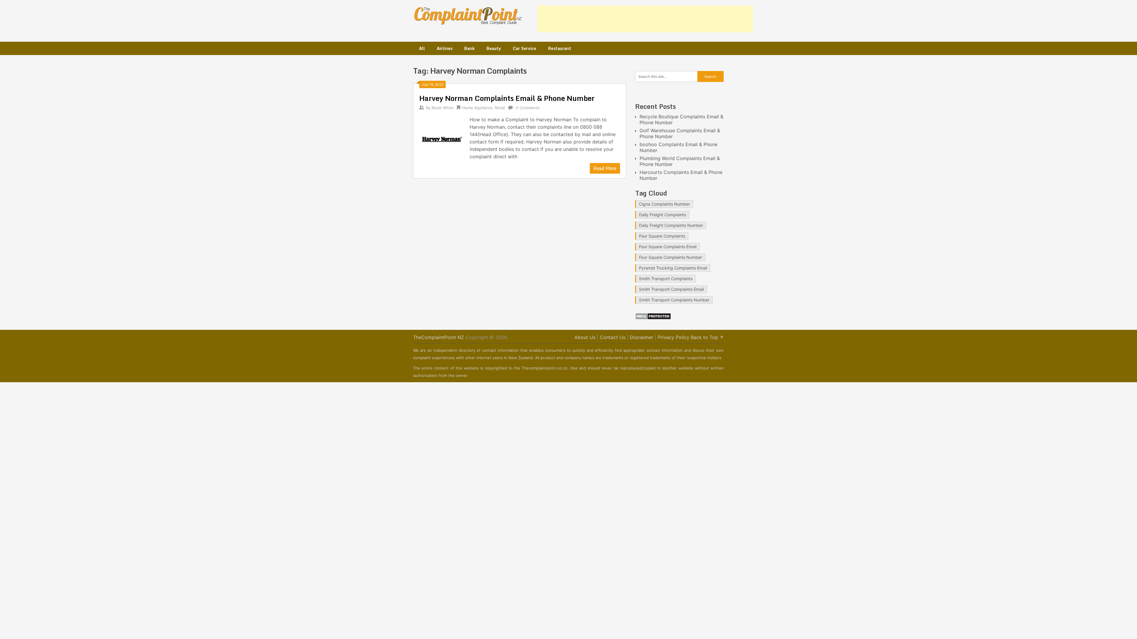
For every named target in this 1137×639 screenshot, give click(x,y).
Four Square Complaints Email (667, 246)
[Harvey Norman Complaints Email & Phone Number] (441, 139)
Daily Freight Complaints (662, 214)
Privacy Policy (673, 337)
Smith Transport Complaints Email (671, 289)
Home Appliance (477, 107)
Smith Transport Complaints (666, 278)
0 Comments (527, 107)
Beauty (493, 48)
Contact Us (612, 337)
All (422, 48)
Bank (469, 48)
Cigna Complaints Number (664, 203)
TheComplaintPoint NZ (438, 337)
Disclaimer (641, 337)
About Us (584, 337)
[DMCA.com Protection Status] (653, 318)
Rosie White (443, 107)
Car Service (524, 48)
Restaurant (559, 48)
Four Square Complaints (662, 235)
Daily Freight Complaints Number (671, 225)
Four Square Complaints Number (670, 257)
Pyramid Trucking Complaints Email (673, 267)
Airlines (444, 48)
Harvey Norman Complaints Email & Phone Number (507, 98)
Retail (500, 107)
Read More (604, 168)
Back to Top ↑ (707, 337)
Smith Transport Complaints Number (674, 299)
